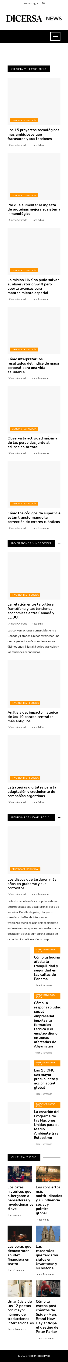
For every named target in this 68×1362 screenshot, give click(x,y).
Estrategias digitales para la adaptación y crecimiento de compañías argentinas (32, 791)
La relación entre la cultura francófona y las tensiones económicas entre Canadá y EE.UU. (31, 611)
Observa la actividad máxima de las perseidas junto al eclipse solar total (32, 442)
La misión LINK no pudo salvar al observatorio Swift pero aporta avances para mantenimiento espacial (33, 286)
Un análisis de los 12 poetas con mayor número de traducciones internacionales (21, 1312)
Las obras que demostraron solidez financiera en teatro (19, 1255)
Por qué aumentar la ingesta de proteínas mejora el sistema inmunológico (34, 209)
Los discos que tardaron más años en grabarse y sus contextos (32, 884)
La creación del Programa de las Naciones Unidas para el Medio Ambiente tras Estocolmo (47, 1124)
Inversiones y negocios (25, 595)
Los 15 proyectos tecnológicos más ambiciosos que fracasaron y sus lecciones (33, 134)
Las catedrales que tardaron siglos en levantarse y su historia (47, 1257)
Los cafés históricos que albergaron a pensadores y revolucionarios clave (20, 1198)
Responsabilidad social (25, 869)
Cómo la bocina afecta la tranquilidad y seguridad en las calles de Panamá (47, 968)
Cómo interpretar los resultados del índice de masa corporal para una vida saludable (33, 366)
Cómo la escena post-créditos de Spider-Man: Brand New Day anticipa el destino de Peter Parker (47, 1316)
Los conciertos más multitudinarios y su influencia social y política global (49, 1200)
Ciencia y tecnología (24, 120)
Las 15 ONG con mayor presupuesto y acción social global (46, 1079)
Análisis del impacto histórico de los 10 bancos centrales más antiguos (33, 717)
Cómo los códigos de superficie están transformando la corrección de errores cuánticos (34, 517)
